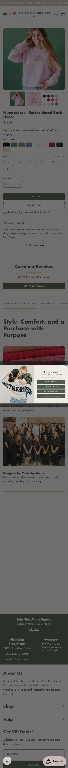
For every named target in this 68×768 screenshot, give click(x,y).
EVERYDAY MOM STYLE (51, 386)
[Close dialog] (66, 366)
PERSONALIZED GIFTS (51, 382)
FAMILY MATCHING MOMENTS (51, 396)
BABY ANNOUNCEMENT (51, 391)
